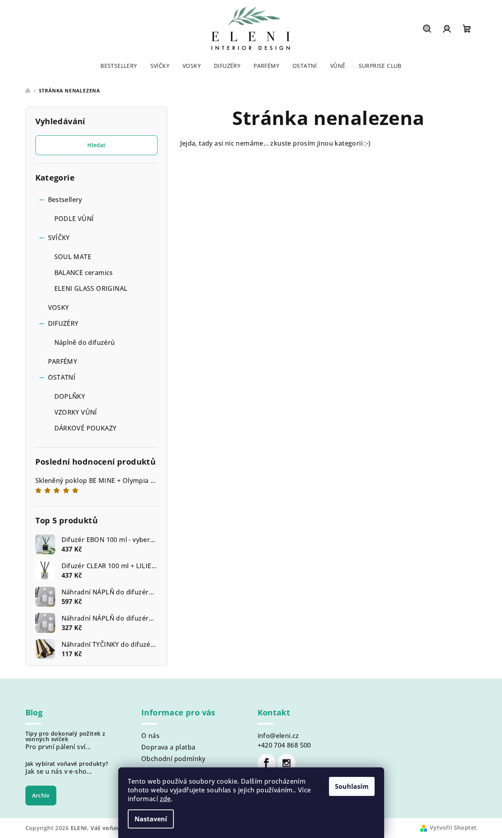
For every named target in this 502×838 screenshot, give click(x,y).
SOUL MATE (73, 256)
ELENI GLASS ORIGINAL (91, 288)
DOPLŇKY (69, 396)
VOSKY (58, 307)
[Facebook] (267, 763)
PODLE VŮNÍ (74, 218)
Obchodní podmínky (173, 758)
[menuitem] (118, 66)
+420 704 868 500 (284, 745)
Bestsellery (65, 199)
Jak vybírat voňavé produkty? (66, 764)
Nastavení (151, 819)
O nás (150, 735)
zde (165, 798)
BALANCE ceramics (83, 272)
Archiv (41, 795)
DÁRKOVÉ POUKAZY (85, 428)
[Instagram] (286, 763)
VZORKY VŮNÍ (75, 412)
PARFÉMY (62, 361)
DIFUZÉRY (63, 323)
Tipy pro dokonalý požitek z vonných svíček (65, 736)
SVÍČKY (59, 237)
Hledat (96, 145)
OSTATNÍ (62, 377)
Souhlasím (352, 786)
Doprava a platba (168, 747)
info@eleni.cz (278, 735)
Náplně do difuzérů (84, 342)
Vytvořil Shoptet (453, 827)
